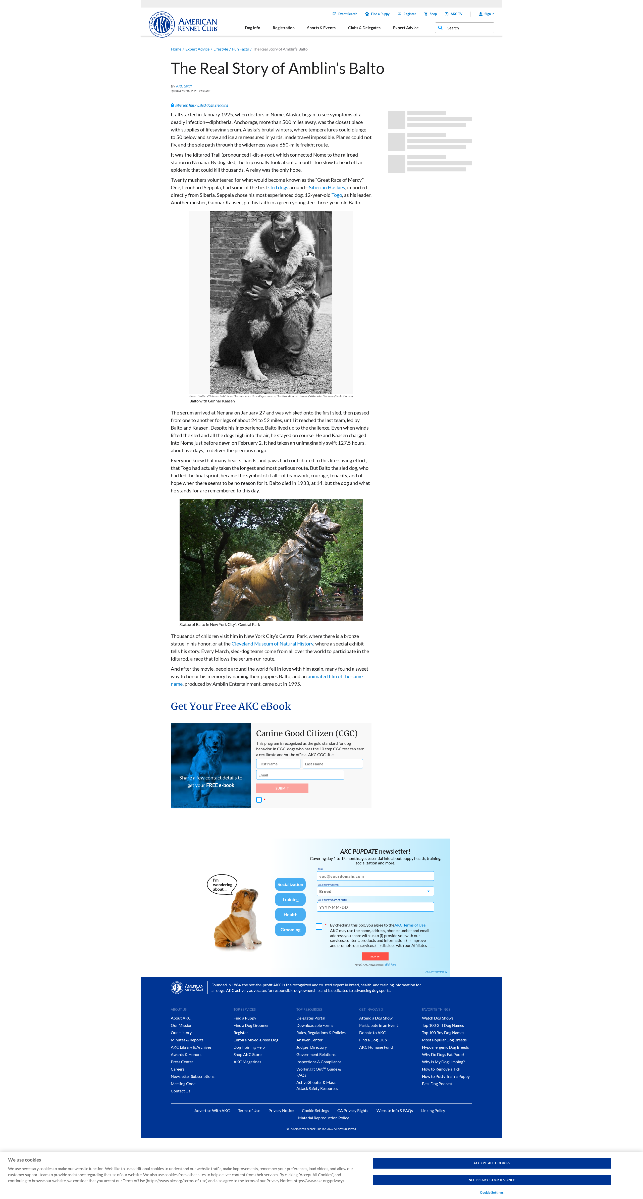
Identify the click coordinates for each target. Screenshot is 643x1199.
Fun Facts (240, 49)
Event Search (347, 14)
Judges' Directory (311, 1047)
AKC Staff (184, 85)
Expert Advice (197, 49)
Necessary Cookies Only (492, 1180)
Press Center (182, 1061)
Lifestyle (220, 49)
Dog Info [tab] (252, 27)
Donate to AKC (372, 1032)
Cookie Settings (492, 1192)
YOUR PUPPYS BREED (328, 885)
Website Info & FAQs (395, 1110)
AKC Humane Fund (376, 1047)
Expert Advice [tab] (406, 27)
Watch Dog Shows (437, 1018)
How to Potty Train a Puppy (446, 1076)
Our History (181, 1032)
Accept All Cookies (491, 1163)
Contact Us (180, 1090)
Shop (433, 14)
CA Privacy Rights (352, 1110)
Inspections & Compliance (318, 1061)
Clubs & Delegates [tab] (364, 27)
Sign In (489, 14)
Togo (337, 195)
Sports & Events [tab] (321, 27)
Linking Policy (433, 1110)
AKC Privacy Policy (436, 971)
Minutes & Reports (187, 1039)
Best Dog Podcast (437, 1083)
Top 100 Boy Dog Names (443, 1032)
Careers (177, 1069)
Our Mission (181, 1025)
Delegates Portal (310, 1018)
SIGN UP (375, 956)
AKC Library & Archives (191, 1047)
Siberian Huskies (327, 187)
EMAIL (321, 869)
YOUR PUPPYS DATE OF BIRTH (332, 900)
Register (409, 14)
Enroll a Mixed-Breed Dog (256, 1039)
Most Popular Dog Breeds (444, 1039)
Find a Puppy (380, 14)
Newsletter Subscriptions (193, 1076)
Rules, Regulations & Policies (321, 1032)
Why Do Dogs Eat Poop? (443, 1054)
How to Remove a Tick (441, 1069)
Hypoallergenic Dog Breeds (445, 1047)
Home (176, 49)
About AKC (181, 1018)
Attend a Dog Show (376, 1018)
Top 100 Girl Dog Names (443, 1025)
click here (390, 964)
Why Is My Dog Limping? (443, 1061)
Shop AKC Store (247, 1054)
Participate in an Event (378, 1025)
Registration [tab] (284, 27)
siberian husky (186, 105)
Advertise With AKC (212, 1110)
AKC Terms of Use (409, 925)
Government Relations (316, 1054)
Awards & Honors (186, 1054)
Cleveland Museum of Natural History (272, 643)
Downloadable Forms (314, 1025)
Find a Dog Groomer (251, 1025)
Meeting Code (183, 1083)
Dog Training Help (249, 1047)
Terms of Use (249, 1110)
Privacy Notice (281, 1110)
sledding (221, 105)
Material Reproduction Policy (323, 1117)
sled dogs (206, 105)
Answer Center (309, 1039)
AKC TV (456, 14)
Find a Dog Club (373, 1039)
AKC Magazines (247, 1061)
